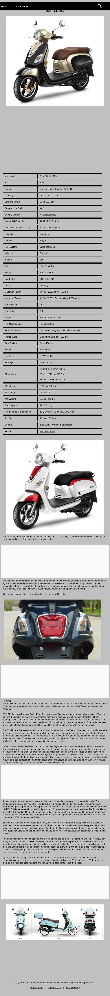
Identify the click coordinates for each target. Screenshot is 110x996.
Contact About (36, 987)
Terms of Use (54, 987)
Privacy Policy (73, 987)
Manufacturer (22, 6)
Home (4, 6)
